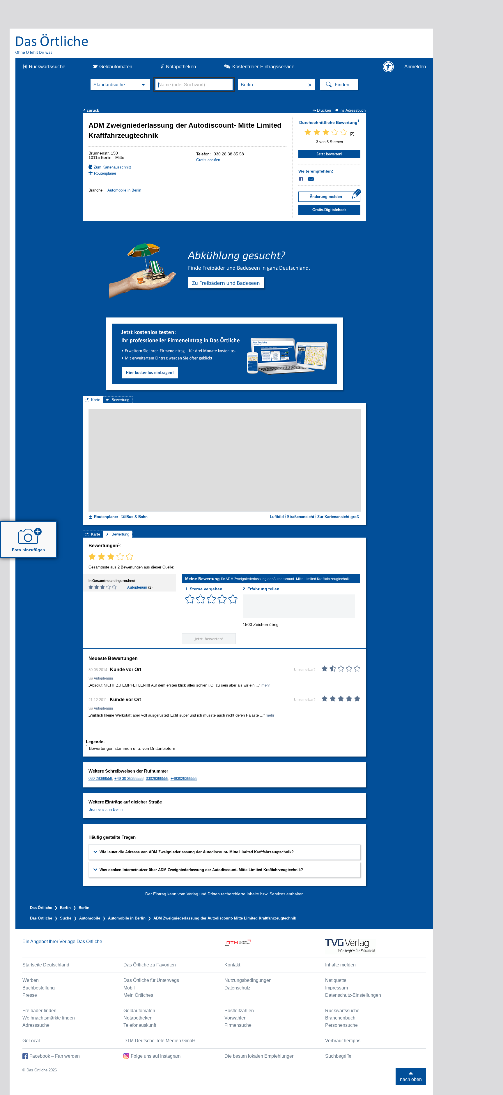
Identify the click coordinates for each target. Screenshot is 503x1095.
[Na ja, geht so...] (200, 599)
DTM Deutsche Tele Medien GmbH (159, 1040)
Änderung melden (326, 196)
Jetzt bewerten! (329, 154)
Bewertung (120, 400)
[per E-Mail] (314, 179)
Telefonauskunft (139, 1025)
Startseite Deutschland (45, 964)
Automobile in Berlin (124, 190)
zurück (91, 110)
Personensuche (341, 1025)
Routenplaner (105, 173)
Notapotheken (181, 66)
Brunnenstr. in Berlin (105, 809)
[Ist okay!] (211, 599)
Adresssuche (35, 1025)
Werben (30, 980)
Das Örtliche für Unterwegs (151, 980)
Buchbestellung (38, 987)
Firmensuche (238, 1025)
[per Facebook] (301, 179)
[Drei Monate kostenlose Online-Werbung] (224, 326)
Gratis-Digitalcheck (329, 210)
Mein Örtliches (138, 995)
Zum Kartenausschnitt (112, 167)
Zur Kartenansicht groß (338, 517)
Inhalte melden (340, 964)
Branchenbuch (340, 1017)
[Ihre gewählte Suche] (120, 84)
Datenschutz (237, 987)
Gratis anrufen (208, 160)
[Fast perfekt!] (222, 599)
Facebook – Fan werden (54, 1056)
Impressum (336, 987)
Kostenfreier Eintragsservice (263, 66)
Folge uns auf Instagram (155, 1056)
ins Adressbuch (353, 110)
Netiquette (335, 980)
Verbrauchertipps (342, 1040)
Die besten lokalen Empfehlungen (259, 1056)
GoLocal (31, 1040)
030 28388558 (100, 778)
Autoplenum (137, 587)
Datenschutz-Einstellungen (353, 995)
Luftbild (277, 517)
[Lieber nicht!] (189, 599)
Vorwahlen (235, 1017)
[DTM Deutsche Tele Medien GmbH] (274, 946)
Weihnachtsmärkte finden (48, 1017)
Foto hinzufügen (28, 550)
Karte (95, 400)
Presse (29, 995)
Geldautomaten (115, 66)
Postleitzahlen (239, 1010)
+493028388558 (184, 778)
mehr (265, 685)
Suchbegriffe (338, 1056)
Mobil (129, 987)
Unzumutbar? (305, 670)
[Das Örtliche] (52, 44)
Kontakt (232, 964)
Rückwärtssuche (47, 66)
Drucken (324, 110)
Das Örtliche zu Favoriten (149, 964)
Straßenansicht (300, 517)
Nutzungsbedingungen (248, 980)
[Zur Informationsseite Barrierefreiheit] (388, 66)
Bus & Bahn (137, 517)
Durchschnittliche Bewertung (329, 122)
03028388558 (157, 778)
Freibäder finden (39, 1010)
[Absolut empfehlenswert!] (233, 599)
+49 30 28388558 (129, 778)
